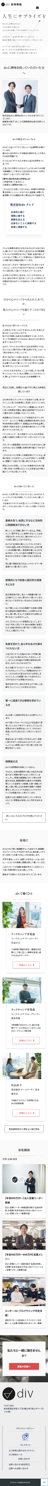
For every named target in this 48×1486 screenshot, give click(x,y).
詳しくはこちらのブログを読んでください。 (23, 817)
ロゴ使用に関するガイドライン (22, 1450)
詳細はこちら (25, 965)
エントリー (37, 7)
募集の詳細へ (24, 1366)
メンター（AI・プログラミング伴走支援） (23, 1313)
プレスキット (25, 1444)
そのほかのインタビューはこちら (24, 1129)
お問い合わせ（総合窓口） (19, 1464)
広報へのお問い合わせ (18, 1468)
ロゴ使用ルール (15, 1454)
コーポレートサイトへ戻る (38, 2)
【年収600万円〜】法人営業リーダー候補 (24, 1200)
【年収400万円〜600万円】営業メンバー (24, 1257)
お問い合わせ (24, 1458)
